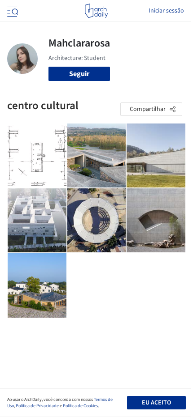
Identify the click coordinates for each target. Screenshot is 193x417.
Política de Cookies (80, 406)
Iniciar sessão (166, 11)
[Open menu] (11, 10)
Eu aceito (156, 402)
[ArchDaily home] (96, 11)
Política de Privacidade (37, 406)
